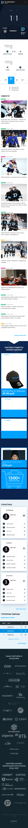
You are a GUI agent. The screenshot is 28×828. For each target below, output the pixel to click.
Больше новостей (20, 335)
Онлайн (11, 10)
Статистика (6, 504)
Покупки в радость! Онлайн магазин (14, 348)
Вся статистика (21, 609)
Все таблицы (22, 643)
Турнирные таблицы (10, 614)
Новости (5, 96)
